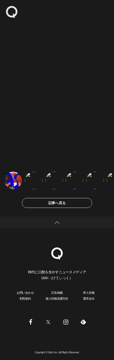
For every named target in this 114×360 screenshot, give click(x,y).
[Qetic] (11, 11)
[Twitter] (48, 322)
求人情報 (88, 292)
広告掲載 (57, 292)
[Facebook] (30, 322)
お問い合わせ (25, 292)
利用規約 (25, 298)
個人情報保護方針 (57, 298)
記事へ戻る (57, 203)
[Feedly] (83, 322)
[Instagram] (66, 322)
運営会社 (88, 298)
